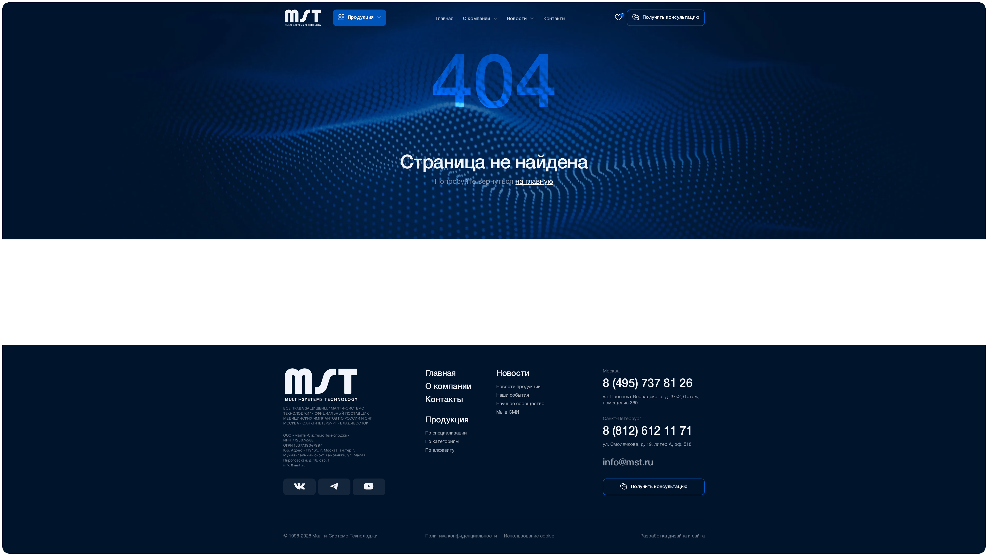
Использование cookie (529, 536)
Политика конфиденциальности (461, 536)
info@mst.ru (294, 465)
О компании (476, 19)
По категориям (442, 442)
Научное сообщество (520, 404)
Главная (444, 19)
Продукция (447, 420)
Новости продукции (518, 387)
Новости (517, 19)
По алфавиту (439, 450)
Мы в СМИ (507, 412)
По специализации (446, 433)
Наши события (512, 395)
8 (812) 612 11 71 (647, 431)
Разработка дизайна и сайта (672, 536)
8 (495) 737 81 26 (647, 384)
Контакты (554, 19)
